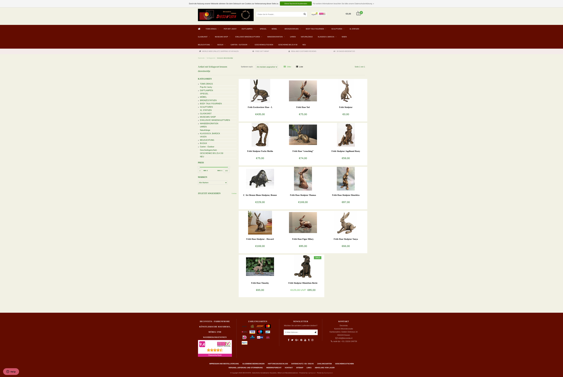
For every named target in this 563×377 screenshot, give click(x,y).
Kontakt (289, 368)
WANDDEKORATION (275, 37)
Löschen (234, 193)
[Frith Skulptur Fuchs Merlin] (260, 135)
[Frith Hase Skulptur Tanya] (346, 222)
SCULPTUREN (336, 29)
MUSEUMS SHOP (221, 37)
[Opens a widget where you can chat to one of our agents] (11, 372)
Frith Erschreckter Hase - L (260, 107)
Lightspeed (312, 373)
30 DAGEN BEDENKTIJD (346, 51)
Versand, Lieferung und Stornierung (245, 368)
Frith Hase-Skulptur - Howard (260, 239)
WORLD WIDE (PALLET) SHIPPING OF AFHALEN (220, 51)
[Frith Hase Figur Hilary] (303, 222)
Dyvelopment (328, 373)
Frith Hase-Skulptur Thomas (303, 195)
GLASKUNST (203, 37)
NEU (304, 45)
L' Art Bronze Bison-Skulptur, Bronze (260, 195)
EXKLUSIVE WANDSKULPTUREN (247, 37)
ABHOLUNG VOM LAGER (325, 368)
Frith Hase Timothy (260, 283)
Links (309, 368)
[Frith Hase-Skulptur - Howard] (260, 222)
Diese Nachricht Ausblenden (295, 4)
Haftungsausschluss (278, 364)
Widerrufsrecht (274, 368)
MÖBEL (274, 29)
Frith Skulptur (345, 107)
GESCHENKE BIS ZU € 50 (287, 45)
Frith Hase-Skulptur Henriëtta (345, 195)
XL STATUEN (354, 29)
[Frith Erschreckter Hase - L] (260, 91)
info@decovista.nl (345, 338)
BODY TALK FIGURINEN (315, 29)
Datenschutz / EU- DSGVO (302, 364)
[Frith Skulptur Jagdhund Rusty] (346, 135)
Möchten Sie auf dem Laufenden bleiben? (300, 326)
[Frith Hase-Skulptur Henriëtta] (346, 179)
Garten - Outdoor (239, 45)
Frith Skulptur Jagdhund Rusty (345, 151)
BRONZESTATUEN (292, 29)
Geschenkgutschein (264, 45)
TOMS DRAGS (211, 29)
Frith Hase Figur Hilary (303, 239)
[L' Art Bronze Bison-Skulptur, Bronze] (260, 179)
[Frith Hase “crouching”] (303, 135)
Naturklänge (307, 37)
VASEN (344, 37)
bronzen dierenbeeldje (225, 58)
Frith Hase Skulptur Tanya (346, 239)
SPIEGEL (263, 29)
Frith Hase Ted (303, 107)
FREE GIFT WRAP (262, 51)
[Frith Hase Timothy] (260, 266)
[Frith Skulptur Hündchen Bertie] (303, 266)
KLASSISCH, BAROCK (326, 37)
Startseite (201, 58)
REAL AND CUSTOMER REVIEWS (303, 51)
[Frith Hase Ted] (303, 91)
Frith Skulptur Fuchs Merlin (260, 151)
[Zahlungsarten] (244, 326)
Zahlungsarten (324, 364)
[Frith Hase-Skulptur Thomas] (303, 179)
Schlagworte (211, 58)
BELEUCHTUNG (204, 45)
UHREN (293, 37)
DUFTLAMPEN (247, 29)
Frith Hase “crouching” (302, 151)
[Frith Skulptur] (346, 91)
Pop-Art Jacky (230, 29)
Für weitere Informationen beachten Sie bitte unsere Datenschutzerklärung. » (343, 4)
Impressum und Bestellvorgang (224, 364)
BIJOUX (220, 45)
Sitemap (299, 368)
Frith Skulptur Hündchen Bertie (302, 283)
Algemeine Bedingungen (253, 364)
